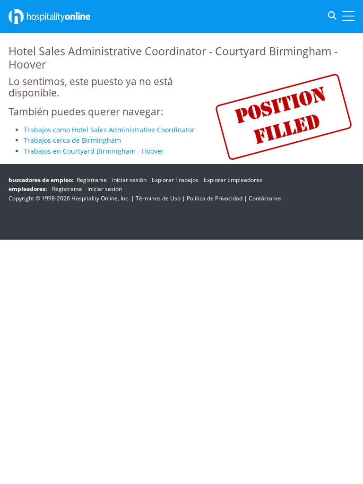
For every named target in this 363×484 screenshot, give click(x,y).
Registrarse (92, 180)
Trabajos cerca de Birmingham (72, 140)
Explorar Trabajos (175, 180)
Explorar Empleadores (233, 180)
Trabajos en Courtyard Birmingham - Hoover (94, 151)
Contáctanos (265, 198)
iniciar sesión (129, 180)
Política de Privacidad (214, 198)
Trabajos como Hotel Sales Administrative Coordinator (109, 129)
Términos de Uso (158, 198)
